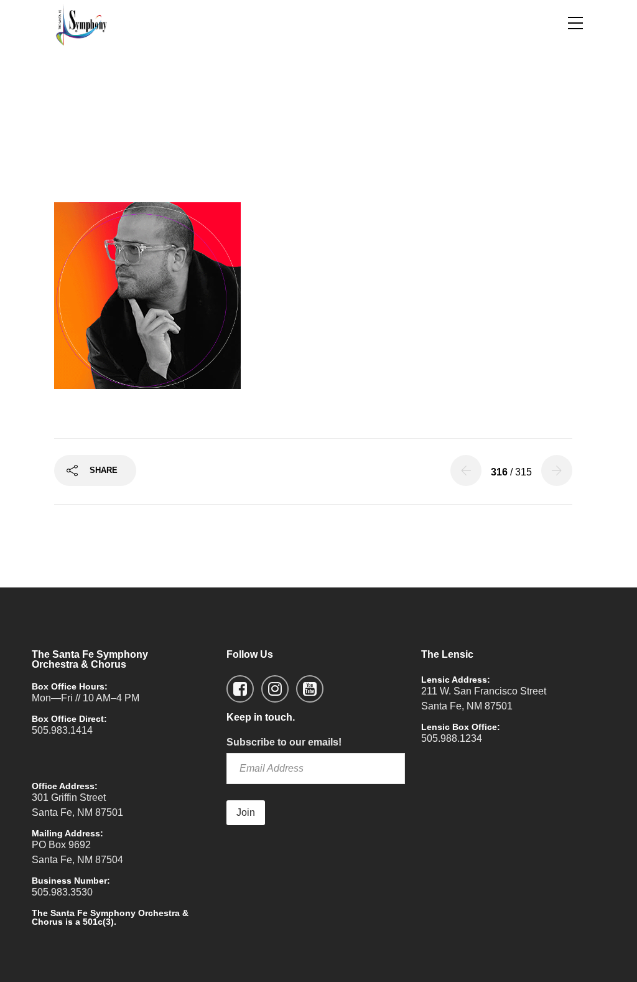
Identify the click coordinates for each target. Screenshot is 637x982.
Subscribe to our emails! (284, 742)
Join (245, 812)
